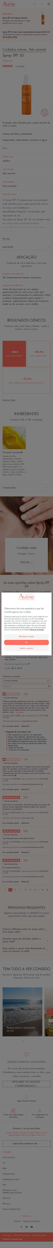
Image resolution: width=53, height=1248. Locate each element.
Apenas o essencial (26, 648)
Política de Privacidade (37, 629)
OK (26, 642)
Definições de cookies (26, 636)
